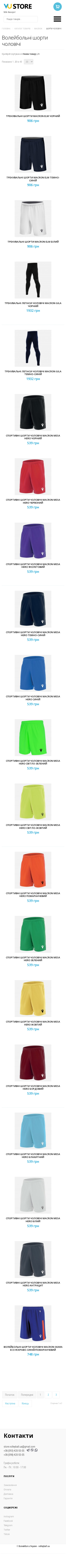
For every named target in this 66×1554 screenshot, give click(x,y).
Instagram (9, 1516)
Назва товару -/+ (31, 54)
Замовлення (10, 1485)
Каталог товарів (22, 28)
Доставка (8, 1494)
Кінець (25, 1403)
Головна (6, 28)
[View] (34, 100)
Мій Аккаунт (10, 12)
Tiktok (7, 1534)
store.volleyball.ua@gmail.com (19, 1446)
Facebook (8, 1521)
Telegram (8, 1525)
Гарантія (8, 1498)
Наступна (10, 1403)
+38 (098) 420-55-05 (14, 1454)
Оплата (7, 1489)
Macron (38, 28)
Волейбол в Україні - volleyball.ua (34, 1546)
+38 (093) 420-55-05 (14, 1450)
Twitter (7, 1529)
